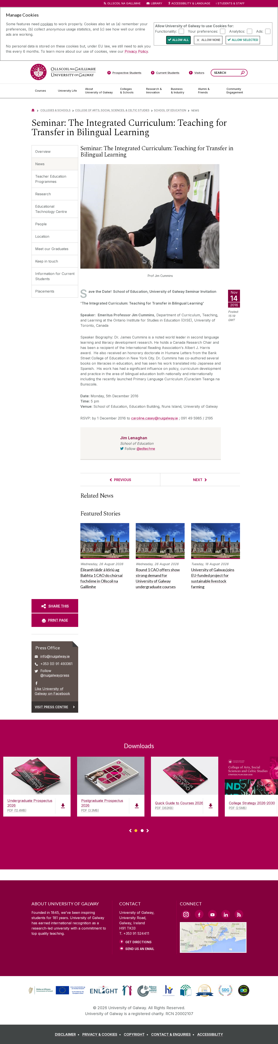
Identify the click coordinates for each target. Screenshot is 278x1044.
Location (42, 236)
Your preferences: (203, 31)
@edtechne (146, 448)
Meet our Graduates (51, 249)
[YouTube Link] (212, 914)
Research (43, 194)
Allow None (210, 40)
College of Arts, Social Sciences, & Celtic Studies (112, 110)
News (40, 164)
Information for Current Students (54, 276)
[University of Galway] (63, 72)
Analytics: (237, 31)
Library (156, 3)
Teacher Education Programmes (50, 179)
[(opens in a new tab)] (57, 994)
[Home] (33, 110)
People (41, 224)
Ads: (259, 31)
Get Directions (138, 942)
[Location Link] (213, 950)
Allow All (180, 40)
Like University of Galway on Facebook (52, 691)
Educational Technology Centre (51, 209)
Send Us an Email (139, 949)
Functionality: (166, 31)
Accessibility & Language (190, 3)
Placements (44, 291)
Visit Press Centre (51, 707)
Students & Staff (231, 3)
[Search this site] (242, 73)
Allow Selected (245, 40)
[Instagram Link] (186, 914)
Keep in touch (46, 261)
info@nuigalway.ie (55, 656)
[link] (56, 990)
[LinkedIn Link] (225, 914)
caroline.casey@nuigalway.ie (154, 418)
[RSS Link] (239, 914)
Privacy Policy (136, 51)
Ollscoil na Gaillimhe (124, 3)
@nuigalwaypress (54, 675)
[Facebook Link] (199, 914)
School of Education (170, 110)
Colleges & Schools (55, 110)
